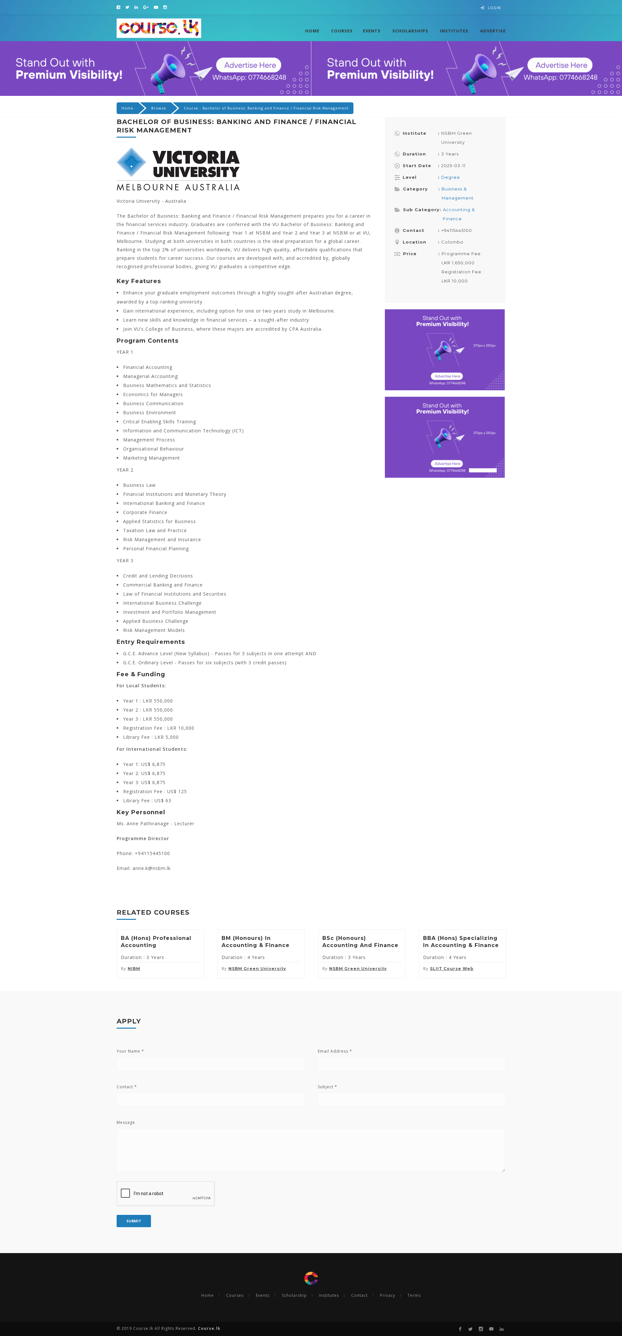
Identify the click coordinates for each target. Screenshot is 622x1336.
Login (494, 7)
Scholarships (410, 30)
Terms (414, 1295)
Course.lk (209, 1328)
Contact (359, 1295)
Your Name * (130, 1051)
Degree (450, 177)
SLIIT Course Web (452, 968)
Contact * (127, 1087)
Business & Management (458, 193)
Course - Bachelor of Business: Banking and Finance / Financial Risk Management (266, 108)
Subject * (327, 1087)
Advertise (493, 30)
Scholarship (294, 1295)
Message (126, 1122)
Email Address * (335, 1051)
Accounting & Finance (459, 214)
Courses (342, 30)
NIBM (134, 968)
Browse (158, 108)
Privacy (387, 1295)
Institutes (454, 30)
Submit (133, 1220)
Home (312, 30)
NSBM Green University (257, 968)
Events (372, 30)
